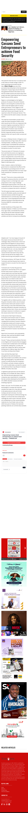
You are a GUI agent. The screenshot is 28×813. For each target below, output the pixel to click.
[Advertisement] (14, 419)
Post (24, 467)
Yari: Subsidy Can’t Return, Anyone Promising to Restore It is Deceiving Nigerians (16, 29)
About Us (3, 788)
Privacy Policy (4, 790)
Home (2, 787)
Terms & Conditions (5, 791)
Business (3, 59)
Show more (5, 450)
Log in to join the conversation (14, 442)
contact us (7, 801)
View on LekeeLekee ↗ (22, 432)
